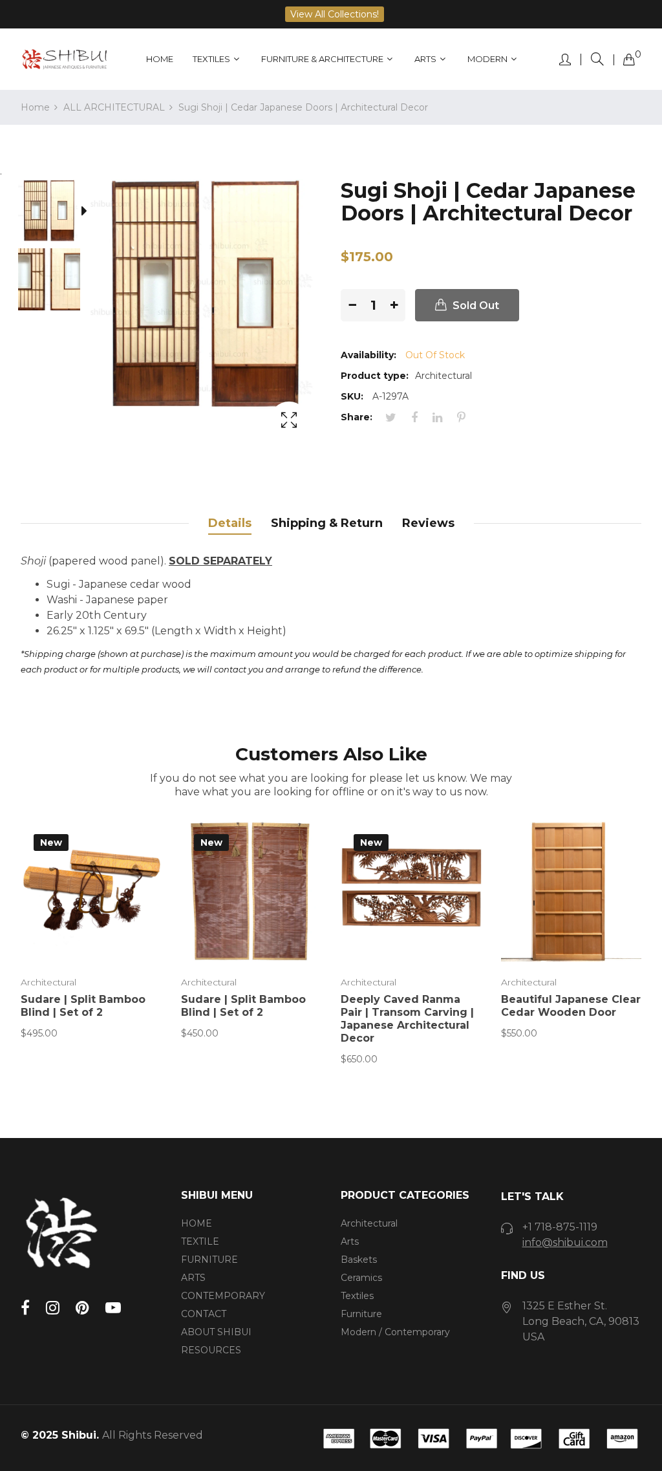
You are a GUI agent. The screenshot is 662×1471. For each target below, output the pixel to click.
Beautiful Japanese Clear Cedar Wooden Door (571, 1005)
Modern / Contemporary (395, 1332)
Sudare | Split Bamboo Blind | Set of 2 (83, 1005)
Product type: (375, 375)
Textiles (357, 1296)
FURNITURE (209, 1259)
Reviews (428, 523)
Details (229, 523)
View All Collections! (334, 14)
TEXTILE (200, 1241)
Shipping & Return (327, 523)
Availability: (368, 355)
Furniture (361, 1314)
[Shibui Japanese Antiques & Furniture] (64, 59)
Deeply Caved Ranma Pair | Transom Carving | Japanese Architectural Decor (407, 1018)
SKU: (352, 396)
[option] (55, 213)
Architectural (48, 982)
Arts (350, 1241)
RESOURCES (211, 1350)
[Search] (597, 59)
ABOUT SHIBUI (216, 1332)
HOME (196, 1223)
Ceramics (361, 1277)
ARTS (193, 1277)
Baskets (359, 1259)
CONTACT (203, 1314)
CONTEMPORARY (223, 1296)
